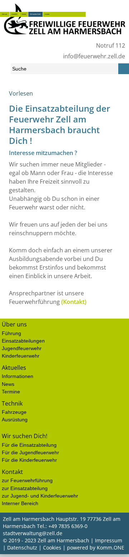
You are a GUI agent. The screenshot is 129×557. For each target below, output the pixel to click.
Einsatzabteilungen (23, 341)
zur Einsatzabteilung (25, 488)
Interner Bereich (20, 503)
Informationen (17, 376)
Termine (11, 391)
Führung (11, 333)
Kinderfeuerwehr (20, 356)
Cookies (52, 547)
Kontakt (47, 14)
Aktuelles (14, 14)
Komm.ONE (110, 547)
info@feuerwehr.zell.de (94, 56)
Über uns (4, 14)
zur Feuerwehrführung (27, 480)
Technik (24, 14)
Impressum (108, 540)
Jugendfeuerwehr (22, 348)
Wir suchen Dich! (35, 14)
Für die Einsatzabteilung (29, 445)
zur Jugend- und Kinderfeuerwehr (40, 496)
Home (8, 96)
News (8, 384)
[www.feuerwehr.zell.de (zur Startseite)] (64, 36)
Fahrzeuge (14, 412)
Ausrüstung (15, 419)
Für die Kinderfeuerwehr (29, 460)
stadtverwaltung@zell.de (32, 533)
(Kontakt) (73, 302)
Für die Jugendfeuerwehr (30, 452)
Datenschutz (22, 547)
